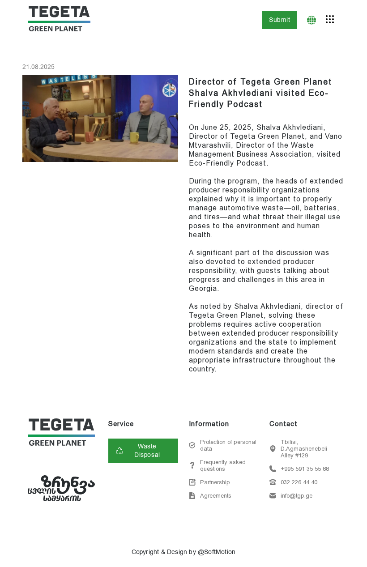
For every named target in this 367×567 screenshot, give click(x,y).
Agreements (215, 495)
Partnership (215, 482)
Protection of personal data (228, 445)
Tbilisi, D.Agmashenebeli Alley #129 (304, 449)
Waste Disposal (147, 450)
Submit (279, 20)
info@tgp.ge (296, 495)
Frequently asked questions (223, 465)
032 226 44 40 (299, 482)
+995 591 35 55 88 (305, 468)
